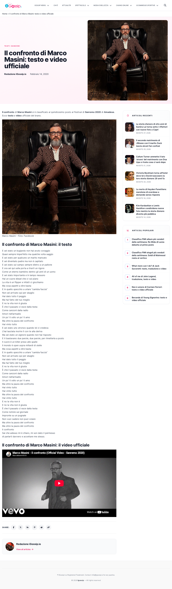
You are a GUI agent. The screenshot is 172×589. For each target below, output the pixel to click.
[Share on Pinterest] (34, 527)
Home (4, 14)
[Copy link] (48, 527)
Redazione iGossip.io (15, 74)
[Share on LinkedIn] (27, 527)
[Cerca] (165, 5)
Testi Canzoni (12, 46)
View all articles (23, 549)
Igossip (81, 580)
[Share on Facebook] (13, 527)
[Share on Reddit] (41, 527)
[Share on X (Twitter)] (20, 527)
